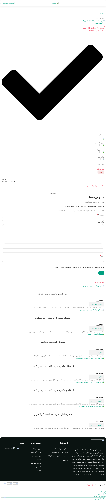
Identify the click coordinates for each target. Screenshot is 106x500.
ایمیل (102, 256)
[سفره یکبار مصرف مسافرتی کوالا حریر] (91, 406)
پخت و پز (38, 459)
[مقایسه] (101, 289)
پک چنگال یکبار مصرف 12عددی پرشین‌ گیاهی (53, 366)
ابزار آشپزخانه (37, 449)
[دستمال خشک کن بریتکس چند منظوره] (91, 310)
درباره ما (65, 460)
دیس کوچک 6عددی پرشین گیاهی (53, 293)
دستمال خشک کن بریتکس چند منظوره (53, 318)
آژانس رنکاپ (89, 485)
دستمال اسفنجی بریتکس (53, 342)
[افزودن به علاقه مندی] (90, 289)
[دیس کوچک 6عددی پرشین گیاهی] (93, 286)
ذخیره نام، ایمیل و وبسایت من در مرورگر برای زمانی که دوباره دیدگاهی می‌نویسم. (79, 267)
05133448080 (55, 452)
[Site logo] (55, 3)
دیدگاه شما (100, 222)
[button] (96, 304)
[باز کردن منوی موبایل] (104, 3)
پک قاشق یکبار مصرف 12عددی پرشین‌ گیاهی (53, 390)
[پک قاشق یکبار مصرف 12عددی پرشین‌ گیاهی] (90, 382)
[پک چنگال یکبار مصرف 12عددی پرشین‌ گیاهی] (90, 358)
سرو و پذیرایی (36, 456)
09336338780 (64, 452)
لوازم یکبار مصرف (91, 185)
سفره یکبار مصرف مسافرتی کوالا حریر (53, 414)
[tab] (53, 193)
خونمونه (102, 13)
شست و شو (37, 467)
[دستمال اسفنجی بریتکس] (96, 334)
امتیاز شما (100, 215)
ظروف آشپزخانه (36, 452)
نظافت (39, 470)
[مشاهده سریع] (96, 289)
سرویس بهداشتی (36, 463)
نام (102, 246)
